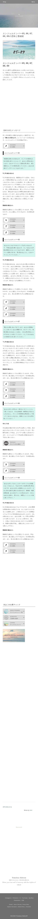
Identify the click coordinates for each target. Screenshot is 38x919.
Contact (10, 904)
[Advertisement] (19, 104)
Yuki (31, 810)
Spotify (31, 898)
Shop (4, 1)
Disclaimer (28, 906)
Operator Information (12, 906)
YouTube (24, 898)
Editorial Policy (21, 906)
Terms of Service (17, 904)
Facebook (17, 900)
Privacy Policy (26, 904)
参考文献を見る (7, 807)
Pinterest (15, 898)
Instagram (8, 898)
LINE (22, 900)
